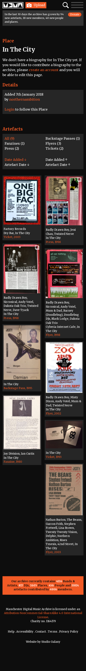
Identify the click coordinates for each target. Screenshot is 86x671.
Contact (40, 631)
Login (9, 109)
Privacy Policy (68, 631)
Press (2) (12, 148)
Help (11, 631)
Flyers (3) (53, 143)
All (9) (9, 138)
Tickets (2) (54, 148)
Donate (74, 14)
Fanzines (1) (15, 143)
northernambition (24, 99)
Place (8, 40)
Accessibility (24, 631)
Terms (52, 631)
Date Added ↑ (56, 160)
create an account (43, 70)
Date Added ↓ (15, 160)
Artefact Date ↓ (17, 165)
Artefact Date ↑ (58, 165)
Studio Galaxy (50, 642)
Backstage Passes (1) (63, 138)
